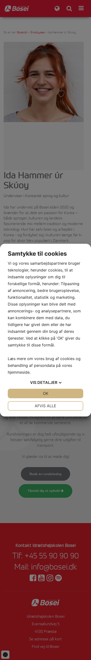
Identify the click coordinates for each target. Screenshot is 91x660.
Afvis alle (45, 405)
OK (45, 393)
